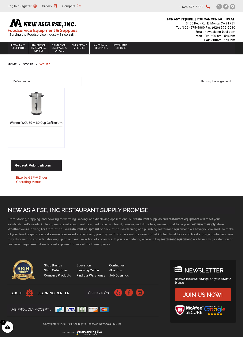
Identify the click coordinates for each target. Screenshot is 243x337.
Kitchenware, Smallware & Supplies (38, 48)
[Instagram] (232, 6)
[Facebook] (226, 6)
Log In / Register (20, 6)
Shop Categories (56, 270)
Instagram (140, 292)
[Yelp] (219, 6)
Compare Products (57, 275)
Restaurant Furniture (120, 46)
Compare (68, 6)
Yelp (118, 292)
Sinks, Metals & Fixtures (79, 46)
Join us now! (203, 294)
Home (12, 64)
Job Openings (119, 275)
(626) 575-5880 (193, 27)
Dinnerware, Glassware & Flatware (59, 48)
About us (115, 270)
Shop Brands (53, 265)
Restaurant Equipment (18, 46)
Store (28, 64)
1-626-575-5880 (191, 7)
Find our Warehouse (91, 275)
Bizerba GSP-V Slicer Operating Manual (31, 179)
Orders (47, 6)
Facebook (129, 292)
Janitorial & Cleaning (100, 46)
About (17, 293)
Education (84, 265)
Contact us (117, 265)
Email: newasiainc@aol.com (215, 32)
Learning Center (88, 270)
